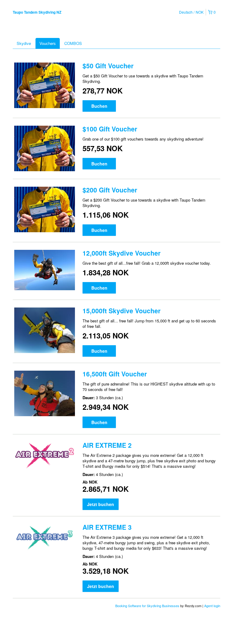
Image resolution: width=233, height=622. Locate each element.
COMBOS (73, 43)
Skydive (24, 43)
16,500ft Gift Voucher (115, 373)
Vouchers (47, 43)
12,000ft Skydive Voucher (121, 252)
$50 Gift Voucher (108, 65)
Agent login (212, 605)
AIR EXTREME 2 (107, 445)
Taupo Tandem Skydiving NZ (37, 12)
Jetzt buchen (100, 504)
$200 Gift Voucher (110, 189)
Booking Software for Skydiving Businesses (147, 605)
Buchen (99, 106)
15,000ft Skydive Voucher (121, 310)
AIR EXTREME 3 (107, 527)
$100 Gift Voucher (110, 128)
